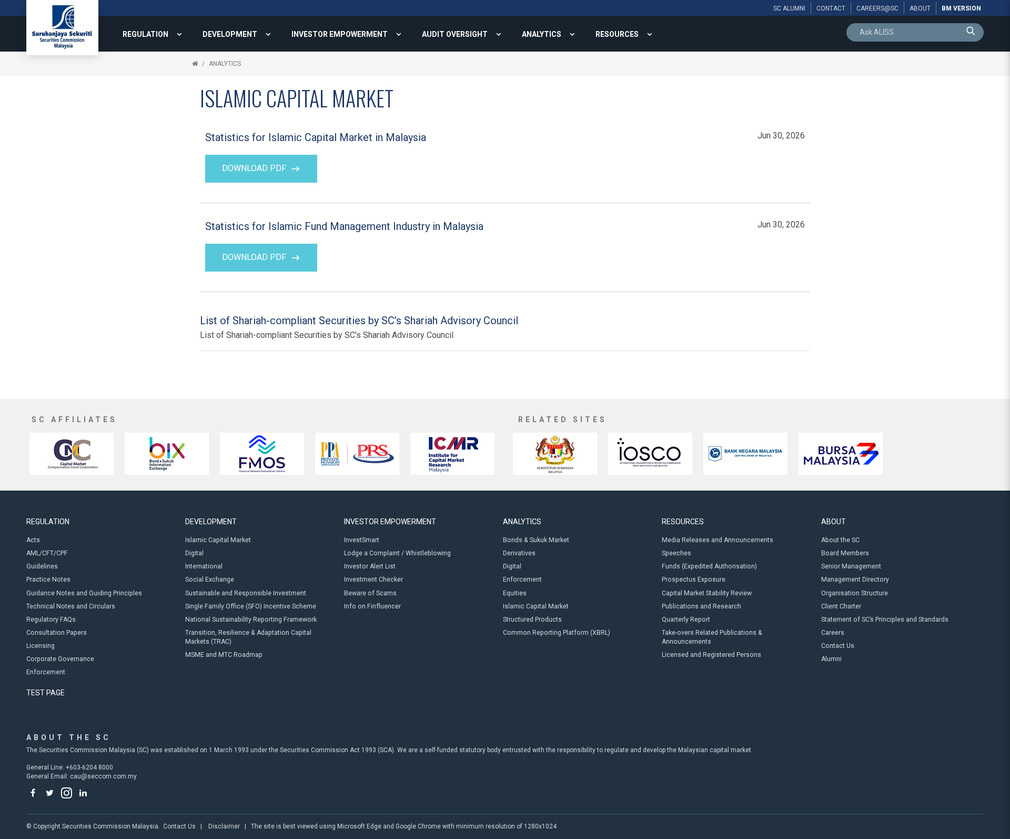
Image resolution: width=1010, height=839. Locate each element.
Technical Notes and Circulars (70, 606)
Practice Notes (48, 579)
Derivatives (519, 553)
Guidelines (42, 566)
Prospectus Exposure (693, 579)
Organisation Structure (854, 593)
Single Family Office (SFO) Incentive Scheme (250, 606)
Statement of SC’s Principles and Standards (884, 619)
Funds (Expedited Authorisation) (709, 566)
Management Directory (855, 579)
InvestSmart (361, 540)
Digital (194, 553)
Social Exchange (209, 579)
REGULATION (145, 34)
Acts (33, 540)
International (204, 566)
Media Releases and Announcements (717, 540)
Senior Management (851, 566)
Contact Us (837, 646)
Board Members (845, 553)
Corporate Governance (60, 659)
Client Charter (841, 606)
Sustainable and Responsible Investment (245, 593)
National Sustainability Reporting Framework (251, 619)
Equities (515, 593)
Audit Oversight (455, 34)
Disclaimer (224, 826)
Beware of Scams (370, 593)
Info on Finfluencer (372, 606)
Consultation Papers (56, 632)
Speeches (676, 553)
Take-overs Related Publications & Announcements (712, 637)
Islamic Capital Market (218, 540)
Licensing (40, 646)
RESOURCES (617, 34)
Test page (45, 692)
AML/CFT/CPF (47, 553)
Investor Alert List (370, 566)
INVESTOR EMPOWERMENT (339, 34)
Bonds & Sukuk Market (536, 540)
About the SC (840, 540)
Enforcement (45, 672)
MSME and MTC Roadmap (223, 654)
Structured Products (532, 619)
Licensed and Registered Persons (711, 654)
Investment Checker (373, 579)
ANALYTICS (541, 34)
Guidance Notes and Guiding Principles (84, 593)
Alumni (831, 659)
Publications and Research (701, 606)
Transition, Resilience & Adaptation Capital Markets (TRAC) (248, 637)
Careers (832, 632)
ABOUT (833, 521)
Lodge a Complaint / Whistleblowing (397, 553)
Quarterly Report (686, 619)
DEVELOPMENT (230, 34)
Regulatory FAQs (51, 619)
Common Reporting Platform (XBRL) (556, 632)
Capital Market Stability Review (707, 593)
